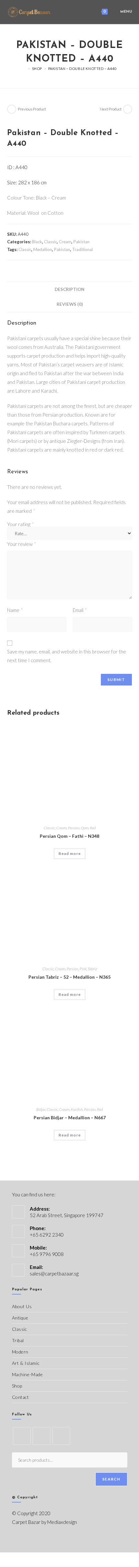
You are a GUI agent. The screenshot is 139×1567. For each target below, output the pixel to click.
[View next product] (127, 109)
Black (37, 241)
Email (80, 610)
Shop (17, 1385)
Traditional (82, 249)
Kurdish (77, 1109)
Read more (70, 853)
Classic (50, 241)
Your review (21, 544)
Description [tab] (69, 289)
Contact (20, 1397)
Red (93, 827)
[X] (22, 1436)
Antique (20, 1317)
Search (111, 1479)
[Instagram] (61, 1436)
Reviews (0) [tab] (70, 304)
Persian (74, 827)
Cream (65, 241)
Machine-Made (27, 1374)
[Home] (24, 68)
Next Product (111, 109)
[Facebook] (41, 1436)
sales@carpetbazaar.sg (54, 1273)
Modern (20, 1351)
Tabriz (92, 968)
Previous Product (32, 109)
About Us (22, 1306)
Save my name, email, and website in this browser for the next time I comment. (66, 656)
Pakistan (81, 241)
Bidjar (40, 1109)
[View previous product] (11, 109)
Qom (85, 827)
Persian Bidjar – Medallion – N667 (70, 1117)
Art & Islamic (26, 1363)
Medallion (42, 249)
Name (15, 610)
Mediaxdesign (62, 1522)
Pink (83, 968)
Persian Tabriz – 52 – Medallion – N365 (69, 977)
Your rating (20, 524)
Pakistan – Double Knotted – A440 (82, 68)
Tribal (18, 1340)
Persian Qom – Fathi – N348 (69, 836)
